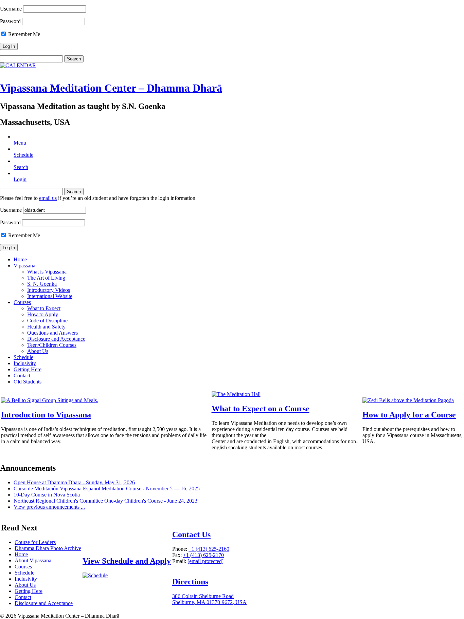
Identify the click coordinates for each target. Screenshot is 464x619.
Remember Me (23, 34)
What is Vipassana (47, 272)
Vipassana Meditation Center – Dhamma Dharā (111, 88)
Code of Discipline (47, 320)
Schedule (23, 357)
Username (11, 9)
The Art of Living (46, 278)
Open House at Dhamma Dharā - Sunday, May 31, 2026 (74, 482)
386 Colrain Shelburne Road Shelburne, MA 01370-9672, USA (209, 599)
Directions (190, 581)
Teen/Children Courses (51, 345)
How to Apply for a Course (409, 414)
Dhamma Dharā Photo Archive (48, 548)
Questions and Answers (52, 333)
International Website (49, 296)
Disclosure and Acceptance (56, 339)
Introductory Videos (48, 290)
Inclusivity (25, 363)
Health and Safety (46, 327)
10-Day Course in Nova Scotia (47, 495)
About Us (37, 351)
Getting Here (27, 369)
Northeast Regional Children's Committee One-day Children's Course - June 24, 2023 (105, 501)
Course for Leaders (35, 542)
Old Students (27, 381)
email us (48, 198)
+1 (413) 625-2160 (209, 549)
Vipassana (24, 265)
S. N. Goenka (42, 284)
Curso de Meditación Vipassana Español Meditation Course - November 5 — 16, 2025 (107, 488)
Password (10, 21)
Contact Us (191, 534)
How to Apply (42, 314)
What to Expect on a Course (260, 408)
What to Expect (43, 308)
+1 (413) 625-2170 (203, 555)
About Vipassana (33, 560)
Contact (22, 375)
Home (20, 259)
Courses (22, 302)
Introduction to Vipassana (46, 414)
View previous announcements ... (49, 507)
